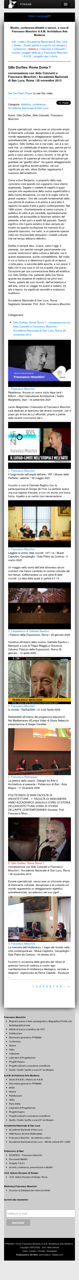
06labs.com (57, 1254)
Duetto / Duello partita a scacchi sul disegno (39, 45)
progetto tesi (41, 56)
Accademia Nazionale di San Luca (47, 41)
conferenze (19, 49)
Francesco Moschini (21, 389)
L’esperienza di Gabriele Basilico (28, 631)
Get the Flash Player (20, 93)
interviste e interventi (52, 49)
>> (68, 986)
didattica (33, 49)
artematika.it (44, 1254)
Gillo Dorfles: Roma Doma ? (26, 863)
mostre (16, 52)
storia (54, 56)
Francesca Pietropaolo (22, 777)
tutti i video (18, 41)
